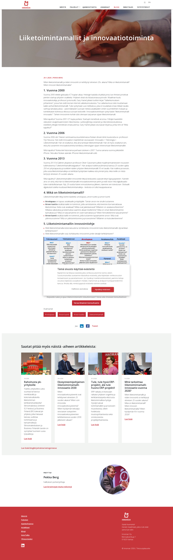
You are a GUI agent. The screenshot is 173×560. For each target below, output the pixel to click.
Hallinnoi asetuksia (80, 289)
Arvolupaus (49, 314)
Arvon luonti (64, 314)
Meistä (63, 7)
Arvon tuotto (79, 314)
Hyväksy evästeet (102, 289)
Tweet (95, 326)
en (149, 2)
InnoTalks (128, 7)
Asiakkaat (105, 7)
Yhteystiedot (143, 7)
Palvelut (74, 7)
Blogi (116, 7)
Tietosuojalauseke (143, 548)
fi (144, 2)
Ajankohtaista (89, 7)
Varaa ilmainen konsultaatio (86, 303)
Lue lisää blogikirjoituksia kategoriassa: (39, 448)
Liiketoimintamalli (96, 314)
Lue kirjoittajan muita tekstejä (58, 486)
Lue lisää (28, 438)
